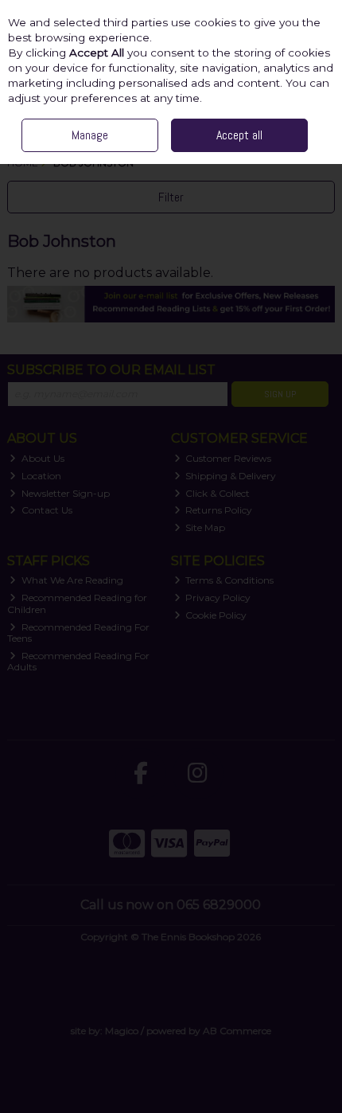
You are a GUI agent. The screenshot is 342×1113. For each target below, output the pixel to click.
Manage (90, 135)
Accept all (239, 135)
